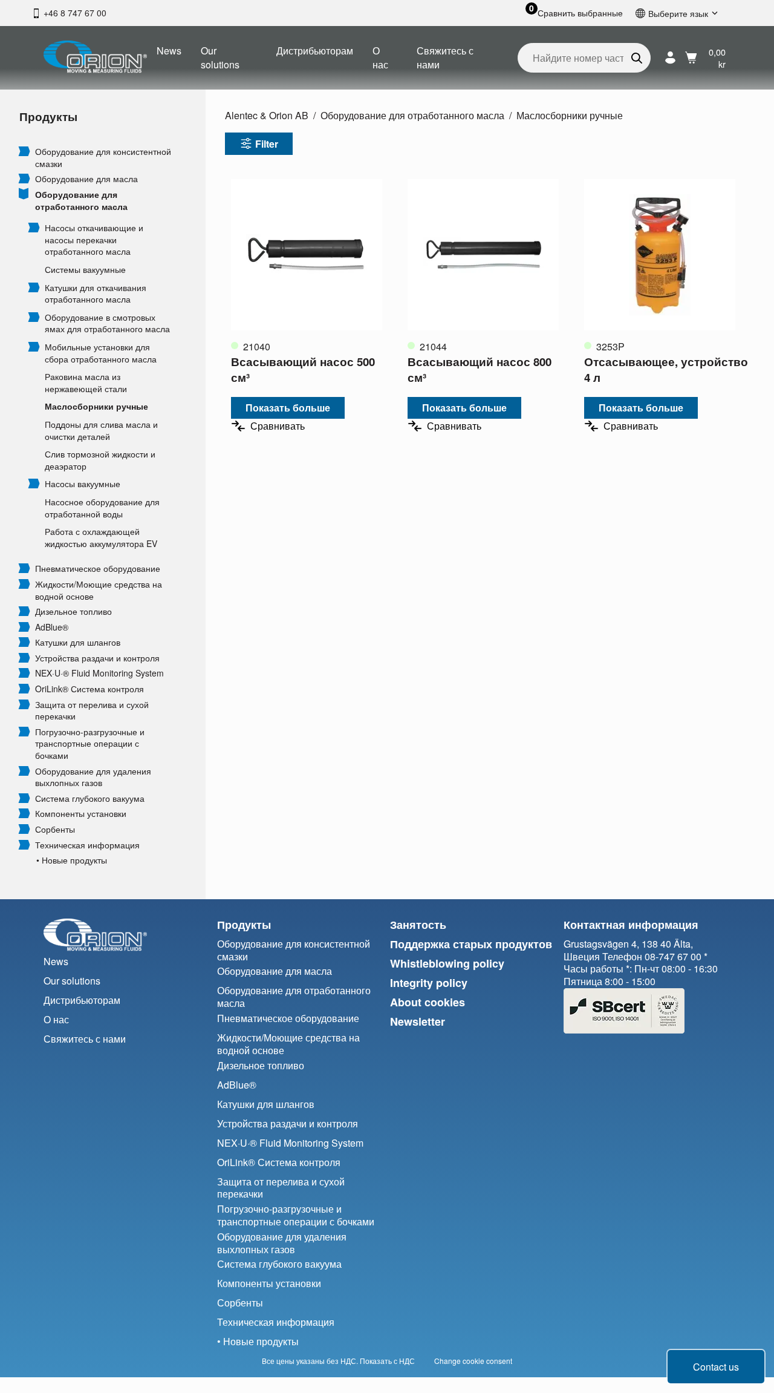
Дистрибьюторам (314, 50)
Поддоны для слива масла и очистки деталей (101, 430)
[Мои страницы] (670, 58)
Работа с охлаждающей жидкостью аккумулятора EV (101, 537)
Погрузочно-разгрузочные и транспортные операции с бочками (90, 743)
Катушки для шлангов (77, 642)
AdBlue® (51, 627)
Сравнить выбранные (580, 13)
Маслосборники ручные (96, 406)
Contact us (716, 1367)
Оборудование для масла (86, 179)
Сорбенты (55, 829)
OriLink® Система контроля (89, 689)
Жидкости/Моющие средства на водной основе (98, 590)
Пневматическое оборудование (97, 568)
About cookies (427, 1002)
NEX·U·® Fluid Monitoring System (99, 673)
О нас (380, 57)
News (169, 50)
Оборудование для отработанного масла (81, 200)
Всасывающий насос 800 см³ (479, 369)
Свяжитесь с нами (445, 57)
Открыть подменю (24, 151)
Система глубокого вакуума (90, 798)
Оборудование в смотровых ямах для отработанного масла (107, 323)
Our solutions (220, 57)
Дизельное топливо (73, 611)
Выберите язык (678, 13)
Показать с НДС (387, 1360)
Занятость (418, 924)
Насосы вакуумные (82, 484)
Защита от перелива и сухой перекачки (92, 711)
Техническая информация (87, 845)
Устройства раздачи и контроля (97, 658)
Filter (266, 144)
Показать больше (288, 408)
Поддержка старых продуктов (471, 944)
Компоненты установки (80, 813)
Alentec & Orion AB (266, 115)
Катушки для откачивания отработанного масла (95, 294)
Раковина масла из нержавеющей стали (86, 383)
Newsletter (417, 1021)
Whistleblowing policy (447, 963)
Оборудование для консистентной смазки (103, 157)
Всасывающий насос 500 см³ (303, 369)
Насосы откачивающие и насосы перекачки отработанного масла (94, 239)
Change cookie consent (473, 1360)
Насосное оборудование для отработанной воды (102, 508)
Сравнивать (277, 426)
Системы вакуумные (85, 269)
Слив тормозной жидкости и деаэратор (100, 460)
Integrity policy (428, 983)
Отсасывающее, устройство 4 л (666, 369)
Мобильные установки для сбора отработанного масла (101, 353)
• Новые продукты (71, 860)
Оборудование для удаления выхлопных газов (93, 777)
